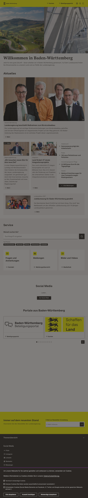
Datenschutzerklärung (51, 476)
